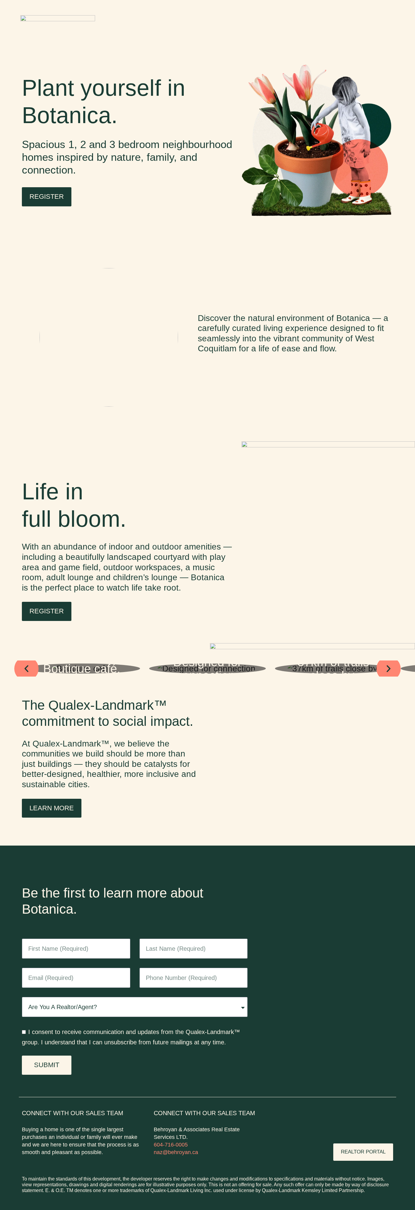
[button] (26, 669)
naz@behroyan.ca (176, 1152)
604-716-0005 (171, 1145)
